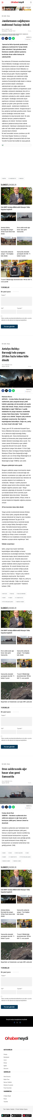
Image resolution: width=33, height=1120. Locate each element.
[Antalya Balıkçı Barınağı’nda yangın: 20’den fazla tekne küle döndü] (8, 218)
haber (10, 597)
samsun (21, 178)
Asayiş (29, 31)
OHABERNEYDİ (12, 178)
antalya (5, 593)
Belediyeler (6, 1057)
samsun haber (20, 601)
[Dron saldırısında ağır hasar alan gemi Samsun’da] (24, 218)
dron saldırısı (19, 853)
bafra (4, 178)
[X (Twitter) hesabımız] (17, 1022)
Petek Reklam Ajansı (21, 1109)
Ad (2, 308)
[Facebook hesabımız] (14, 1022)
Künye (5, 1099)
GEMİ (27, 853)
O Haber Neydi (7, 1096)
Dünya (5, 1063)
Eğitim (5, 1065)
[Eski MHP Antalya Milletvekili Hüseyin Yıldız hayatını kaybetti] (16, 196)
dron (10, 853)
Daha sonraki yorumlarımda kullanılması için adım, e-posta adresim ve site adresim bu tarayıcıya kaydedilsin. (16, 319)
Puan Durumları (8, 1088)
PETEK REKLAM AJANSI (8, 601)
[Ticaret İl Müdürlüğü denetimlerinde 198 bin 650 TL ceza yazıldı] (16, 268)
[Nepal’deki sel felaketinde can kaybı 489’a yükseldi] (16, 690)
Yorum (3, 295)
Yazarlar (6, 1101)
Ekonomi (6, 1068)
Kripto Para (6, 1079)
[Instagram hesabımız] (20, 1022)
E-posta (19, 308)
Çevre (5, 1060)
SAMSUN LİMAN (17, 861)
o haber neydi (19, 597)
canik (4, 597)
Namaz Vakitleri (8, 1082)
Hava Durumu (7, 1076)
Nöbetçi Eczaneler (8, 1085)
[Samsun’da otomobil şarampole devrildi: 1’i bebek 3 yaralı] (24, 243)
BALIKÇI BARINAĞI (21, 593)
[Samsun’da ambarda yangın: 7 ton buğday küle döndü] (8, 243)
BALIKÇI (12, 593)
